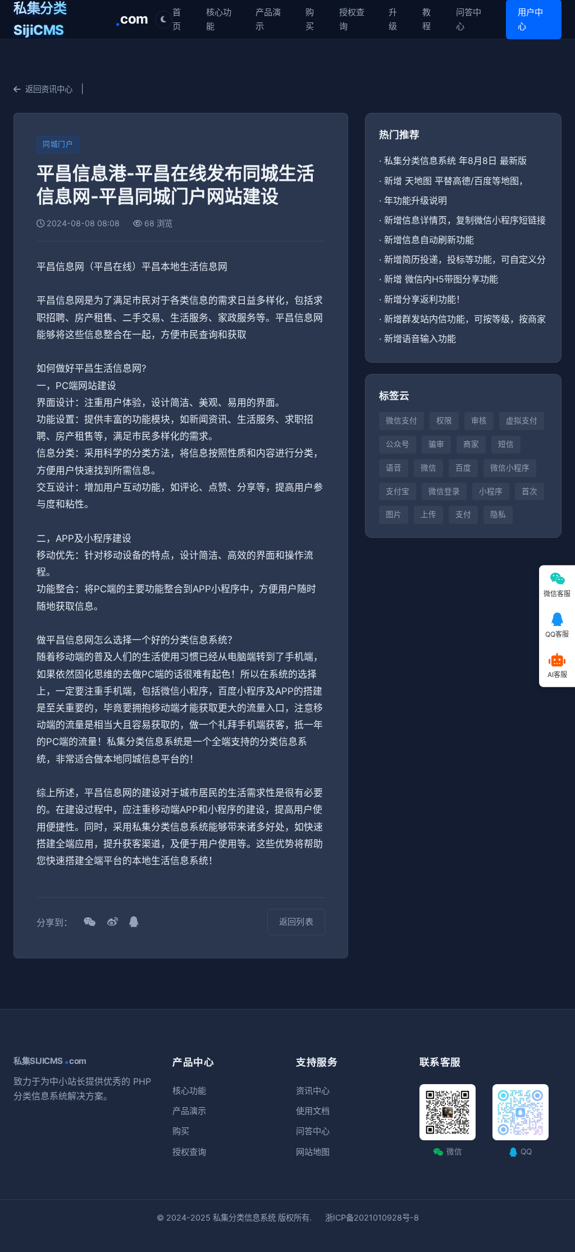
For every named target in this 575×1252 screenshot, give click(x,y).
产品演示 (268, 19)
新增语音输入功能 (420, 338)
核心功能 (218, 19)
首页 (176, 19)
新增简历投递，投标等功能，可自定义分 (465, 259)
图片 (393, 514)
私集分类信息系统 (244, 1217)
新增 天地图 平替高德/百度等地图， (456, 180)
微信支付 (401, 420)
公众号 (397, 444)
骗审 (436, 444)
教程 (426, 19)
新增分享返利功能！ (424, 299)
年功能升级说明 (415, 200)
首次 (529, 491)
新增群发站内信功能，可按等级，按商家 (465, 319)
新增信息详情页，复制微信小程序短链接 (465, 220)
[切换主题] (163, 20)
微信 (428, 467)
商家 (471, 444)
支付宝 (397, 491)
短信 (506, 444)
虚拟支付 (521, 420)
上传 (428, 514)
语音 (393, 467)
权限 (444, 420)
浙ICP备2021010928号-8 (372, 1217)
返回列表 (296, 921)
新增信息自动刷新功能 (429, 239)
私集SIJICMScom (49, 1061)
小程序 (491, 491)
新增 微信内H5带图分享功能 (441, 279)
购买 (309, 19)
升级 (393, 19)
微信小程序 (510, 467)
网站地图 (313, 1151)
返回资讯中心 (48, 89)
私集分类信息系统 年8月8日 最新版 (455, 160)
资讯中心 (313, 1090)
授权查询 (351, 19)
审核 (479, 420)
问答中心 (468, 19)
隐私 (498, 514)
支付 (463, 514)
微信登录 (444, 491)
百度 (463, 467)
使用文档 (313, 1110)
